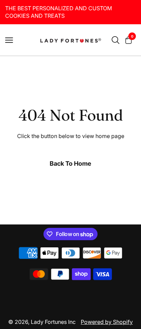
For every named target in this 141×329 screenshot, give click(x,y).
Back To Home (70, 163)
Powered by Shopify (107, 321)
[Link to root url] (70, 40)
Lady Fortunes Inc (53, 321)
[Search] (115, 39)
